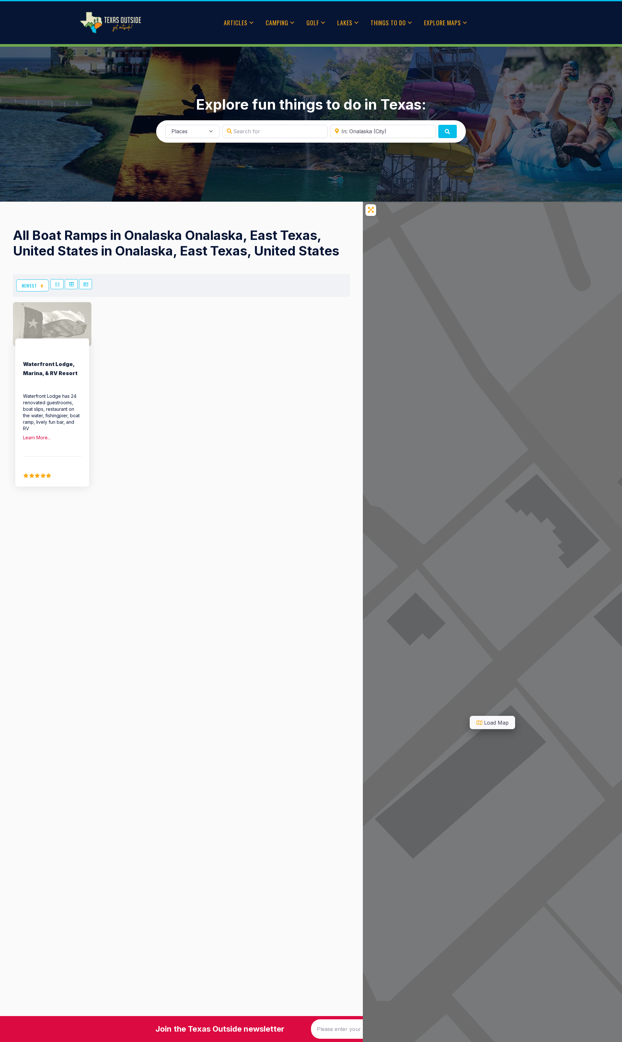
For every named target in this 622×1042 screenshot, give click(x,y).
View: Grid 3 (71, 284)
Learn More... (37, 437)
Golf (312, 22)
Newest (30, 285)
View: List (85, 284)
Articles (236, 22)
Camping (277, 22)
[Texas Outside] (110, 22)
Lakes (344, 22)
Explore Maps (442, 22)
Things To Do (388, 22)
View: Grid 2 (57, 284)
